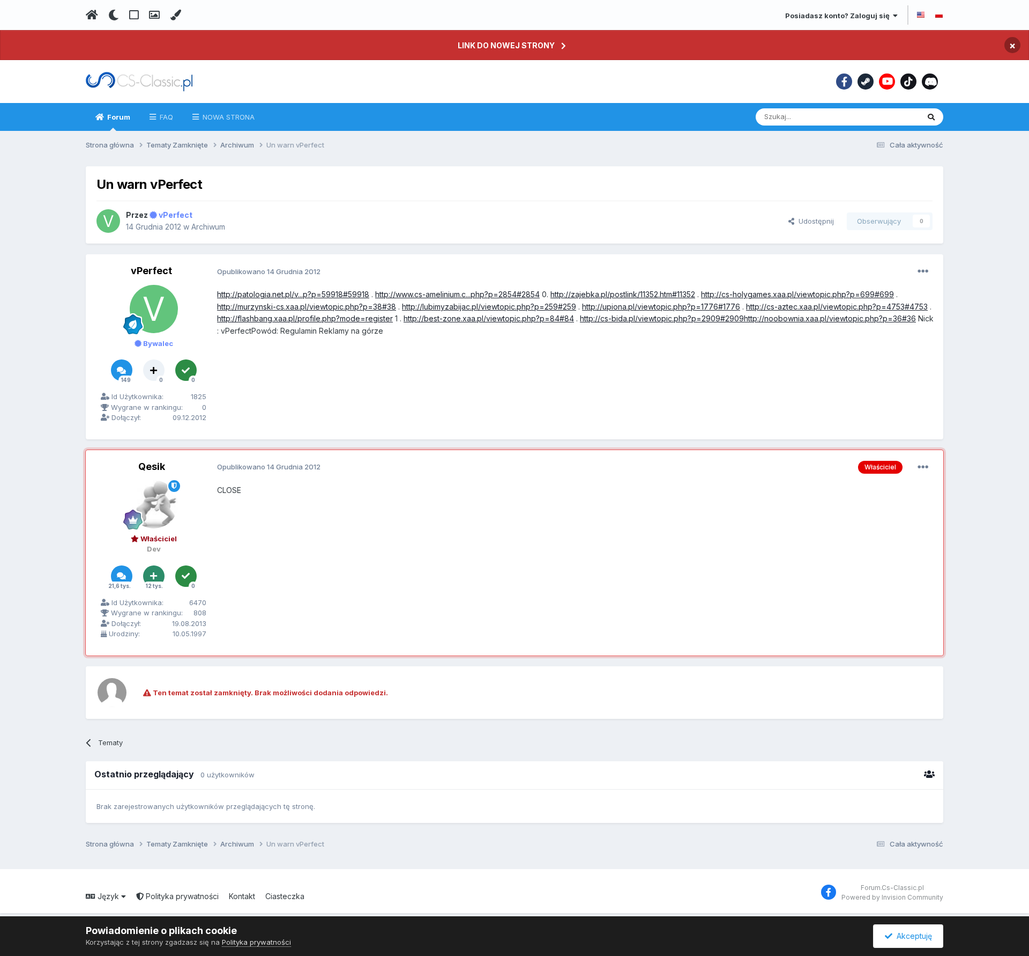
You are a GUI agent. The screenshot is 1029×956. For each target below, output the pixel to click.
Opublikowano (268, 271)
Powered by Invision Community (892, 897)
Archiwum (208, 226)
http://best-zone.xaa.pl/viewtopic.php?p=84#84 (489, 318)
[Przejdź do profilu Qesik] (154, 504)
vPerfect (151, 270)
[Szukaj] (931, 117)
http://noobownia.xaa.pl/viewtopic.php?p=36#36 (830, 318)
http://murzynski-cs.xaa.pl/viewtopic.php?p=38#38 (306, 306)
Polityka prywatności (181, 896)
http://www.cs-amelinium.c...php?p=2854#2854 (457, 294)
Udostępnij (814, 221)
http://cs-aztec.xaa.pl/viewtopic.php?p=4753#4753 (837, 306)
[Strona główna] (92, 15)
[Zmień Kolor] (175, 15)
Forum (118, 117)
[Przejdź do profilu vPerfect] (108, 221)
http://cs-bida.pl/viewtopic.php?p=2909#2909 (662, 318)
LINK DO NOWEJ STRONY (506, 45)
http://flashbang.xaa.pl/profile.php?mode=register (305, 318)
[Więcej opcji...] (923, 271)
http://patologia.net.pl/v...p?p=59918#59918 (293, 294)
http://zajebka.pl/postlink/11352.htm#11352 (622, 294)
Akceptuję (912, 935)
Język (108, 896)
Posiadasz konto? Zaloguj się (839, 15)
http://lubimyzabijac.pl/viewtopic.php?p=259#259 (489, 306)
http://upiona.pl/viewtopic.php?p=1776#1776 (661, 306)
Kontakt (242, 896)
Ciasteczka (284, 896)
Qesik (151, 466)
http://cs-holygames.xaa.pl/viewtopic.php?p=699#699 (797, 294)
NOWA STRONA (227, 117)
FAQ (165, 117)
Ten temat (889, 117)
